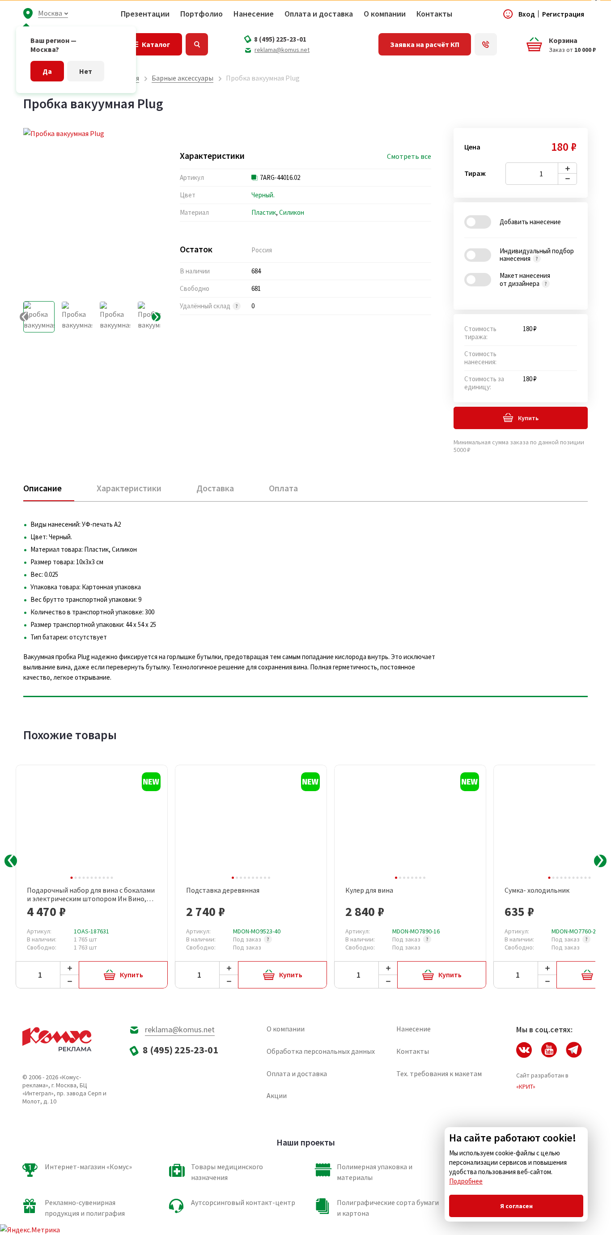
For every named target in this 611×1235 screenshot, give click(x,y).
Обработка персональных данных (321, 1051)
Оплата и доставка (318, 14)
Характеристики (129, 488)
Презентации (145, 14)
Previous (10, 861)
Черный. (263, 195)
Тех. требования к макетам (439, 1073)
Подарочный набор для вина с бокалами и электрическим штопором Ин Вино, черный (91, 894)
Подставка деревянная (222, 890)
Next (600, 861)
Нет (85, 71)
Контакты (434, 14)
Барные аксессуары (182, 77)
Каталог (156, 44)
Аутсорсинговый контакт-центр (243, 1202)
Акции (277, 1095)
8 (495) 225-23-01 (280, 39)
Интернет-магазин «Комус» (88, 1166)
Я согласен (516, 1206)
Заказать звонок (486, 44)
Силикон (291, 212)
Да (47, 71)
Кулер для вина (369, 890)
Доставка (215, 488)
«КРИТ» (525, 1086)
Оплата (283, 488)
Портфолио (201, 14)
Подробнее (466, 1181)
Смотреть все (409, 156)
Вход (526, 13)
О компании (385, 14)
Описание (42, 488)
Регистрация (563, 13)
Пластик (263, 212)
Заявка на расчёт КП (424, 44)
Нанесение (253, 14)
